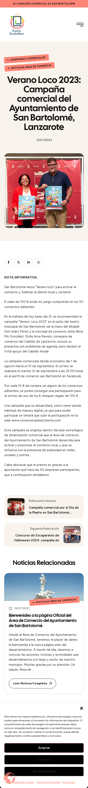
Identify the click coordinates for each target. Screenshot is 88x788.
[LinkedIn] (28, 262)
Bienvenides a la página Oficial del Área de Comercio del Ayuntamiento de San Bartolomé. (43, 620)
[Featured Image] (44, 587)
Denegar (44, 759)
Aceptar (44, 748)
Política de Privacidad (48, 782)
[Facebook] (8, 262)
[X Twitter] (18, 262)
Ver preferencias (44, 771)
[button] (81, 708)
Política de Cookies (23, 782)
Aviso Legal (68, 782)
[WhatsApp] (38, 262)
